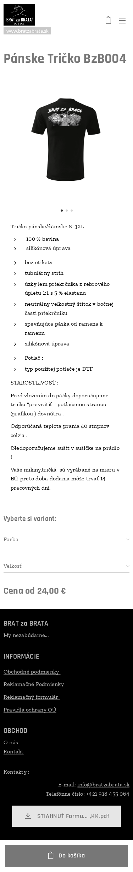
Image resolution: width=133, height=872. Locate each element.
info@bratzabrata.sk (103, 784)
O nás (11, 742)
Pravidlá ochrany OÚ (30, 709)
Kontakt (14, 751)
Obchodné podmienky (32, 671)
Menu (122, 20)
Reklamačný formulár (32, 696)
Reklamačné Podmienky (34, 684)
